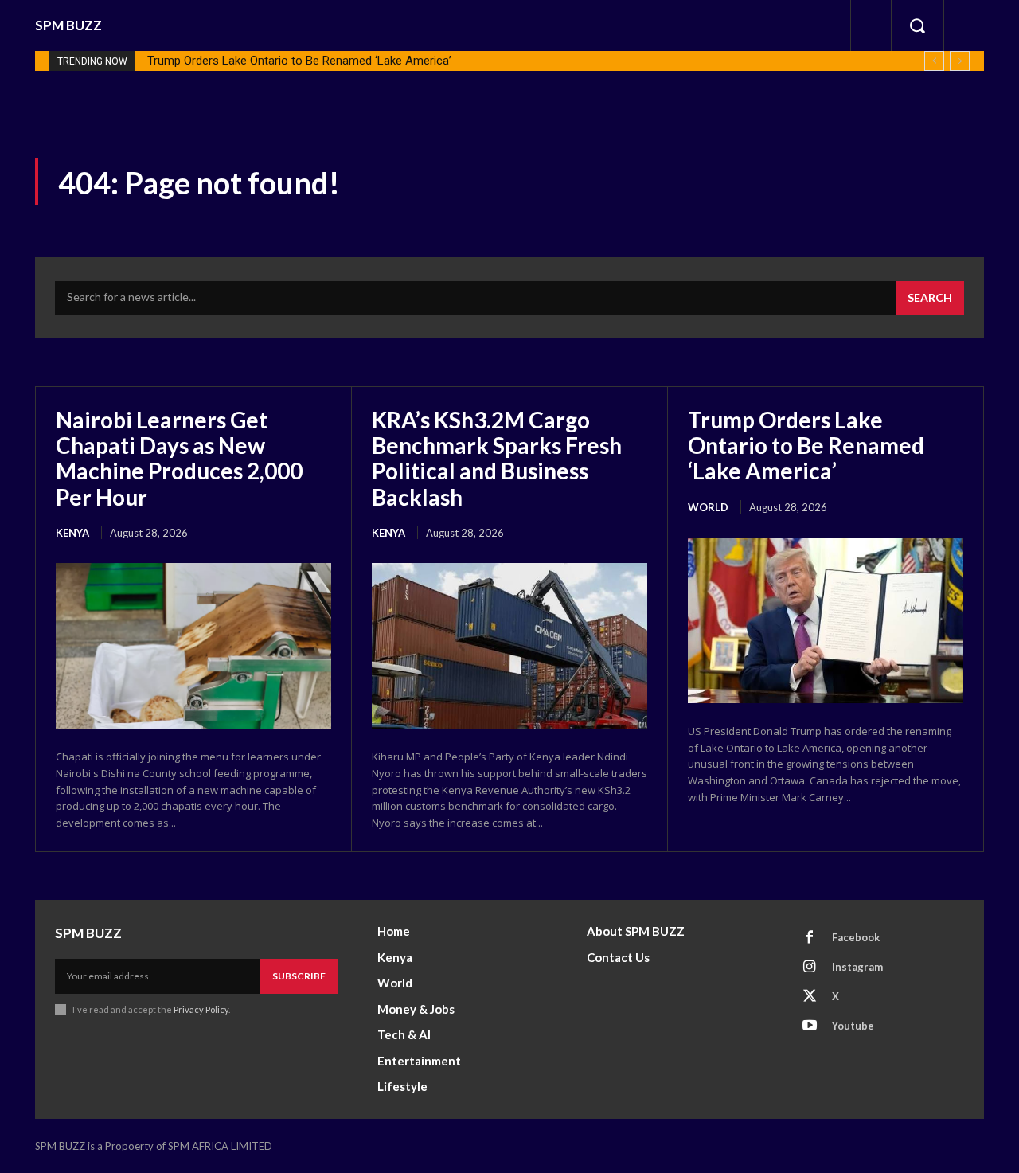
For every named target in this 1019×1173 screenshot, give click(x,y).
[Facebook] (809, 938)
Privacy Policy (201, 1009)
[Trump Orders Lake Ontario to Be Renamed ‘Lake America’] (825, 620)
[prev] (934, 61)
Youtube (853, 1025)
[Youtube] (809, 1026)
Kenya (72, 532)
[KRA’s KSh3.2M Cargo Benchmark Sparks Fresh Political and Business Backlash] (509, 646)
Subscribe (299, 976)
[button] (917, 25)
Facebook (856, 937)
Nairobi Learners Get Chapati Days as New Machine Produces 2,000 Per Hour (179, 458)
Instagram (857, 966)
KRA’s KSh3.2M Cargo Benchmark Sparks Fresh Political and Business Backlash (497, 458)
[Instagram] (809, 967)
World (708, 507)
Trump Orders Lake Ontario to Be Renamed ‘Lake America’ (299, 60)
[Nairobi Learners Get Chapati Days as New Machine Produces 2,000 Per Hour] (193, 646)
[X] (809, 997)
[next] (960, 61)
